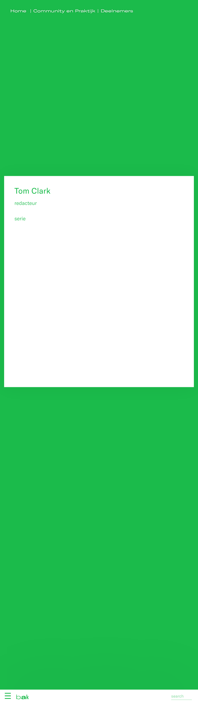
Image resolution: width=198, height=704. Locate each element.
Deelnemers (117, 10)
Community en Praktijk (64, 10)
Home (18, 10)
